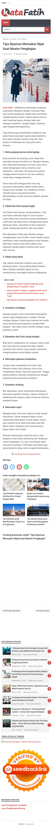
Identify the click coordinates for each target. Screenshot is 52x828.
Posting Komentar (20, 54)
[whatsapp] (26, 467)
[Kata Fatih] (22, 12)
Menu (5, 23)
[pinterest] (19, 467)
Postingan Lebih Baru (11, 611)
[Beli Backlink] (26, 454)
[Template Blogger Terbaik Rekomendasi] (21, 742)
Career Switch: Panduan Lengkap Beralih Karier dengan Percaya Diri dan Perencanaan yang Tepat (27, 293)
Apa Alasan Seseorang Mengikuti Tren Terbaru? (27, 300)
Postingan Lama (42, 611)
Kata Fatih (8, 107)
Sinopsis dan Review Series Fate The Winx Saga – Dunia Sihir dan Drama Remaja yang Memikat (30, 723)
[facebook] (5, 467)
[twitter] (12, 467)
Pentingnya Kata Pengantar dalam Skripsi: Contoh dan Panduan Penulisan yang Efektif (30, 674)
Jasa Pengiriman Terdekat (14, 805)
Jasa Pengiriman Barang (13, 808)
